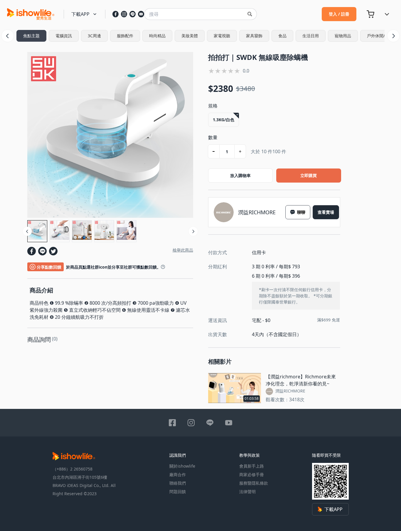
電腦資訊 (63, 35)
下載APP (333, 509)
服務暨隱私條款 (253, 483)
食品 (282, 35)
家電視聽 (222, 35)
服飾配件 (125, 35)
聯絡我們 (177, 483)
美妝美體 (189, 35)
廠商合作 (177, 474)
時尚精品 (157, 35)
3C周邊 (94, 35)
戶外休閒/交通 (380, 35)
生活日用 (310, 35)
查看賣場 (326, 212)
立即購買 (308, 175)
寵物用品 (343, 35)
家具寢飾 (254, 35)
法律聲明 (247, 491)
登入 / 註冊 (339, 14)
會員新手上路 (251, 466)
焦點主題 (31, 35)
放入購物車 (240, 175)
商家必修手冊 (251, 474)
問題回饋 (177, 491)
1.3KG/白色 (223, 119)
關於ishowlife (182, 466)
